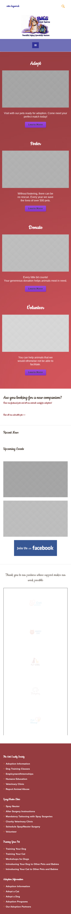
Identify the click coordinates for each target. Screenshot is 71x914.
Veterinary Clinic (15, 784)
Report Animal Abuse (17, 789)
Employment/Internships (19, 774)
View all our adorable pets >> (14, 415)
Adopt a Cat (12, 891)
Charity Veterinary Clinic (19, 821)
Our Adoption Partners (18, 906)
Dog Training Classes (18, 768)
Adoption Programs (17, 901)
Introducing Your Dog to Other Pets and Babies (32, 864)
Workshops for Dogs (17, 859)
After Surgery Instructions (20, 811)
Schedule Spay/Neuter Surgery (23, 826)
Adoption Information (18, 763)
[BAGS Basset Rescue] (36, 26)
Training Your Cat (15, 854)
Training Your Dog (16, 849)
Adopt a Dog (13, 896)
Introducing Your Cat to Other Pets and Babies (32, 869)
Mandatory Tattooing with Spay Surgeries (29, 816)
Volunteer (11, 831)
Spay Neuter (12, 806)
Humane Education (16, 779)
